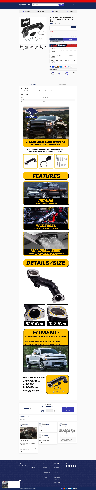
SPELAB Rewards (44, 475)
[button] (52, 23)
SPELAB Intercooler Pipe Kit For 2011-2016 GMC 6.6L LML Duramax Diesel (66, 60)
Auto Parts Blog (56, 479)
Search (61, 4)
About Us (55, 465)
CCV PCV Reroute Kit (34, 469)
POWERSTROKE (30, 8)
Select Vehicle (73, 27)
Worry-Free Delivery (57, 482)
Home (20, 14)
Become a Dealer (44, 474)
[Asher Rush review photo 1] (28, 433)
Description (33, 84)
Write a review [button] (68, 407)
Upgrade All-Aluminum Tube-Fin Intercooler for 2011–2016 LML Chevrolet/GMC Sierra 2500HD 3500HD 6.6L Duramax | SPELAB (64, 56)
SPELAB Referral (44, 477)
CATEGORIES (64, 8)
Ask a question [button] (68, 410)
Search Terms (44, 469)
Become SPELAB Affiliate (46, 472)
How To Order (56, 469)
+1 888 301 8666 (22, 467)
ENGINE (22, 8)
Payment (55, 475)
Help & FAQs (44, 470)
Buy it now (70, 39)
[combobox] (48, 4)
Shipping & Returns (62, 84)
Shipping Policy (56, 470)
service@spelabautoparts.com (24, 465)
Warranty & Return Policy (58, 474)
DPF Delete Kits (33, 467)
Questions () (27, 416)
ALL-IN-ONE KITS (55, 8)
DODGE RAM (46, 8)
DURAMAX (39, 8)
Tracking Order (44, 467)
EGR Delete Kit (33, 465)
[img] (21, 423)
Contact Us (44, 465)
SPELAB (22, 488)
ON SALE (72, 8)
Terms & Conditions (57, 477)
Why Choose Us (56, 467)
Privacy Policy (56, 472)
